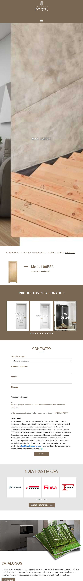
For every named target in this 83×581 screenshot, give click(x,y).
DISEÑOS (50, 253)
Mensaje (14, 387)
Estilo (59, 253)
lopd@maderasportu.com (31, 446)
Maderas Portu (13, 253)
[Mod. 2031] (18, 316)
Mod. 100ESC (70, 253)
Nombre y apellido (19, 366)
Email (13, 376)
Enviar (41, 454)
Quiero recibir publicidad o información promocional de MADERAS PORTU (41, 413)
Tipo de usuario (17, 356)
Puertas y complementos (33, 253)
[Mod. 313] (41, 316)
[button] (30, 333)
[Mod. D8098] (65, 316)
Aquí (41, 449)
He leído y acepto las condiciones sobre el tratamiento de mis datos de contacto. (38, 406)
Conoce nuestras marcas (42, 505)
